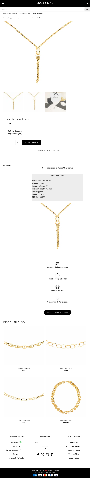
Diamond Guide (74, 450)
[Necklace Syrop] (66, 379)
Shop (9, 18)
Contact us (68, 168)
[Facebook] (38, 454)
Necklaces (23, 18)
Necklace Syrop (66, 420)
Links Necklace (24, 420)
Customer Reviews (73, 446)
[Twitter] (42, 454)
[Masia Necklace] (66, 327)
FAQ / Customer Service (16, 450)
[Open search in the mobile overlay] (45, 9)
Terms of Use (73, 454)
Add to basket (31, 142)
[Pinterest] (51, 454)
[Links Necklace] (24, 379)
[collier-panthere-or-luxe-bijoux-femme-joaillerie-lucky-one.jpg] (45, 56)
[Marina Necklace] (24, 327)
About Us (74, 442)
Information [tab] (8, 166)
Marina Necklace (24, 368)
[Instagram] (47, 454)
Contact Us (16, 446)
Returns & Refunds (16, 458)
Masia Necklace (66, 368)
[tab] (57, 175)
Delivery (16, 454)
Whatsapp (15, 442)
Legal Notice (74, 458)
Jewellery (15, 18)
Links (29, 18)
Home (5, 18)
